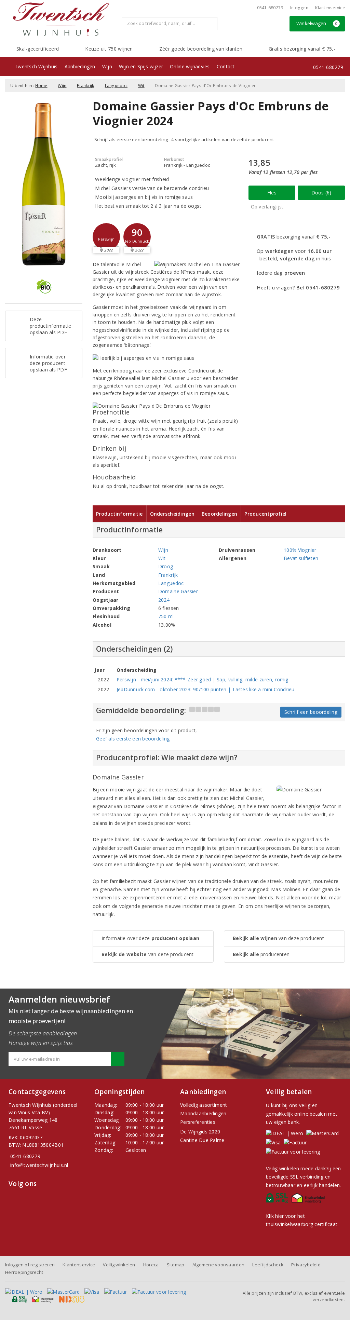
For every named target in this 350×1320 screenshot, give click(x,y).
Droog (165, 566)
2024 (164, 600)
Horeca (151, 1265)
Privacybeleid (305, 1265)
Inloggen (299, 8)
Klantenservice (330, 8)
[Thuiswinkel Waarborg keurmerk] (309, 1200)
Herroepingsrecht (24, 1272)
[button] (106, 236)
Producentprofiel (265, 514)
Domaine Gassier (178, 591)
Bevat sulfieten (301, 558)
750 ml (166, 616)
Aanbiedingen (80, 66)
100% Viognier (300, 550)
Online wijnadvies (190, 66)
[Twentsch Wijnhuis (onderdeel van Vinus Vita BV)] (61, 19)
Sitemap (176, 1265)
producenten (261, 954)
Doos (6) (321, 192)
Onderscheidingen (172, 514)
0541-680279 (270, 8)
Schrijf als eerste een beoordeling (131, 139)
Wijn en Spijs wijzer (141, 66)
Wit (141, 86)
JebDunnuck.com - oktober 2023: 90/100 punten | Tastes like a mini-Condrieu (206, 689)
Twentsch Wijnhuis (36, 66)
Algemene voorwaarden (218, 1265)
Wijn (107, 66)
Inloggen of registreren (30, 1265)
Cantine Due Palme (202, 1140)
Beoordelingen (219, 514)
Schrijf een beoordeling (310, 712)
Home (41, 86)
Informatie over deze (150, 938)
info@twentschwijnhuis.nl (39, 1165)
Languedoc (116, 86)
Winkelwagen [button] (317, 23)
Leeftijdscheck (267, 1265)
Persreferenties (197, 1122)
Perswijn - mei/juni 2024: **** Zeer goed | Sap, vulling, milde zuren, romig (202, 679)
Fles (272, 192)
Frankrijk (85, 86)
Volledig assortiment (203, 1105)
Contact (226, 66)
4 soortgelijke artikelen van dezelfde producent (222, 139)
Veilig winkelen (119, 1265)
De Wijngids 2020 (200, 1131)
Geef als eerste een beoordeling (133, 738)
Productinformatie (119, 514)
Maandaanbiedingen (203, 1113)
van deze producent (148, 954)
